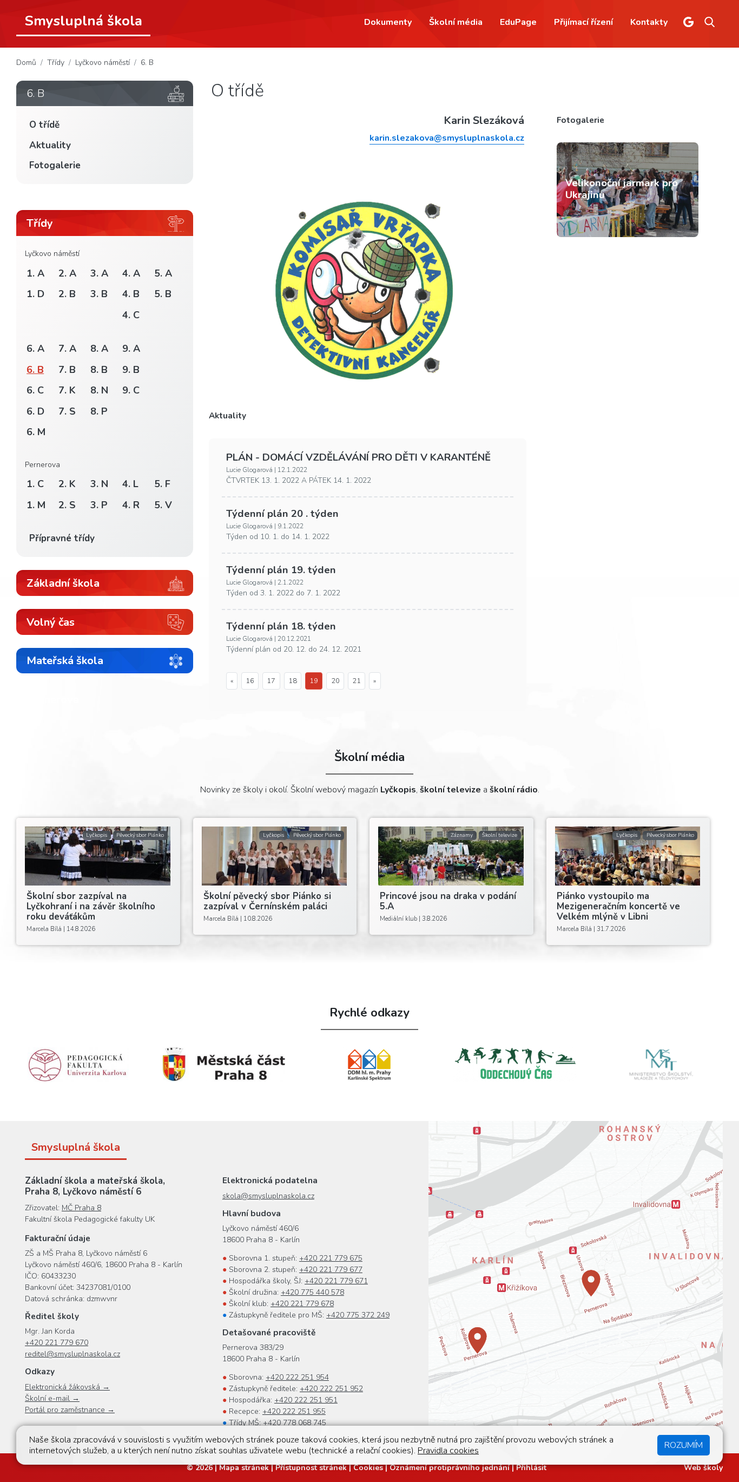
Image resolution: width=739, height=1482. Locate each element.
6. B (147, 62)
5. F (162, 483)
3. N (99, 483)
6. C (35, 390)
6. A (35, 348)
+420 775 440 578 (312, 1292)
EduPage (518, 22)
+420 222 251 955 (294, 1411)
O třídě (44, 125)
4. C (131, 315)
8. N (99, 390)
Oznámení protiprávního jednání (450, 1468)
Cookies (368, 1468)
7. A (67, 348)
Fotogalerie (55, 165)
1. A (35, 273)
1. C (35, 483)
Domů (26, 62)
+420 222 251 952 (331, 1388)
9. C (131, 390)
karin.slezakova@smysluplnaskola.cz (447, 138)
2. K (67, 483)
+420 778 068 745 (294, 1423)
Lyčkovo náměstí (102, 62)
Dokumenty (388, 22)
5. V (163, 505)
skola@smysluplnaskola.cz (268, 1196)
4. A (131, 273)
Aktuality (50, 145)
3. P (99, 505)
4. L (130, 483)
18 (292, 681)
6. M (36, 431)
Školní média (456, 22)
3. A (99, 273)
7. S (67, 411)
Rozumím (683, 1445)
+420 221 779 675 (330, 1258)
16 (250, 681)
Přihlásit (531, 1468)
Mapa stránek (244, 1468)
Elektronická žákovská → (67, 1387)
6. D (35, 411)
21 (356, 681)
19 (313, 681)
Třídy (55, 62)
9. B (131, 369)
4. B (131, 293)
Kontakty (649, 22)
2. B (67, 293)
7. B (67, 369)
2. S (67, 505)
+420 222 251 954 (297, 1377)
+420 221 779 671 (336, 1281)
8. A (99, 348)
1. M (36, 505)
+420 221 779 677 (330, 1269)
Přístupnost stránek (311, 1468)
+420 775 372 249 (358, 1315)
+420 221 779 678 (302, 1304)
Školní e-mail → (52, 1398)
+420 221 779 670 (56, 1342)
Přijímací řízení (583, 22)
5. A (163, 273)
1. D (35, 293)
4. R (131, 505)
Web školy (703, 1468)
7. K (67, 390)
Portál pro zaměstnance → (70, 1410)
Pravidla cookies (448, 1451)
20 (335, 681)
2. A (67, 273)
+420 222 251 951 (306, 1400)
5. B (162, 293)
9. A (131, 348)
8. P (99, 411)
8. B (99, 369)
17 (271, 681)
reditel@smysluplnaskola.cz (72, 1354)
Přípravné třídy (62, 538)
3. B (99, 293)
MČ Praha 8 (81, 1208)
